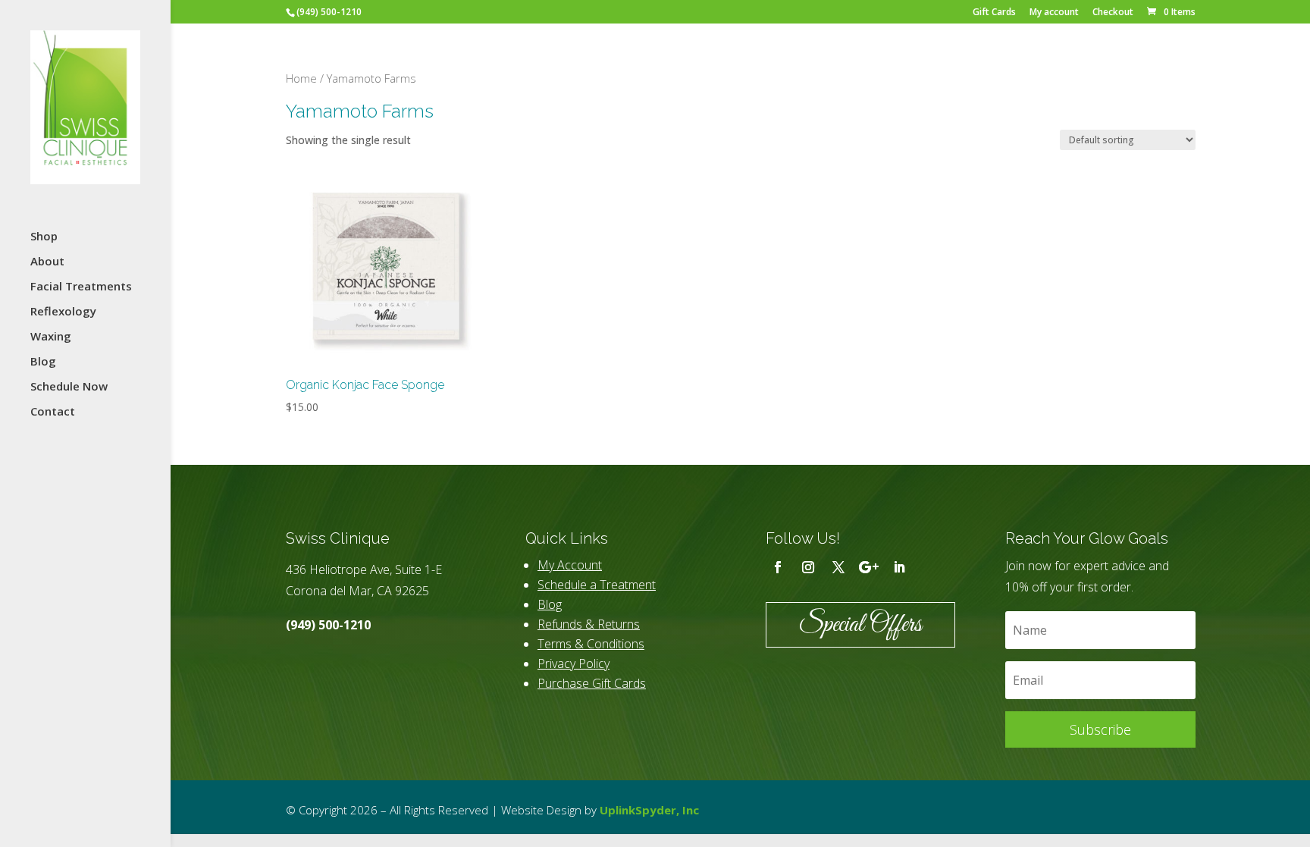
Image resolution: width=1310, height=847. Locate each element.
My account (1054, 13)
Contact (52, 412)
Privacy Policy (573, 663)
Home (301, 78)
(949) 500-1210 (328, 624)
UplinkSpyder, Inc (649, 809)
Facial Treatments (81, 287)
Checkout (1112, 13)
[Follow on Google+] (869, 567)
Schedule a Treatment (596, 584)
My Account (569, 565)
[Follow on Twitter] (838, 567)
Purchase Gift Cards (591, 683)
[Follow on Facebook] (778, 567)
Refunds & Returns (588, 624)
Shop (44, 237)
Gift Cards (994, 13)
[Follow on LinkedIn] (899, 567)
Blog (43, 362)
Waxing (50, 337)
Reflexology (63, 312)
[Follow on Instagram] (808, 567)
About (47, 262)
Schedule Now (69, 387)
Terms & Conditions (590, 643)
